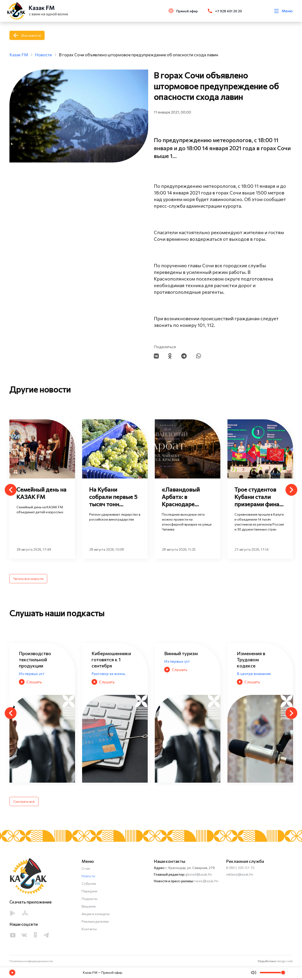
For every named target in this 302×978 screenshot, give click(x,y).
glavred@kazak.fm (198, 874)
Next (291, 490)
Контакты (89, 929)
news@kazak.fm (206, 881)
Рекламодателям (95, 921)
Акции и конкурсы (96, 914)
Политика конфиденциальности (31, 961)
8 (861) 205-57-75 (240, 868)
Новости (88, 876)
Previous (11, 490)
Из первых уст (104, 661)
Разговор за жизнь (36, 673)
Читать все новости (28, 579)
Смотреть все (24, 801)
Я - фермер (247, 673)
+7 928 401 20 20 (228, 11)
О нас (86, 868)
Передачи (89, 891)
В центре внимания (181, 673)
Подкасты (89, 899)
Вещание (89, 906)
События (89, 884)
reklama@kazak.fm (239, 874)
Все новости (31, 35)
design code (285, 961)
